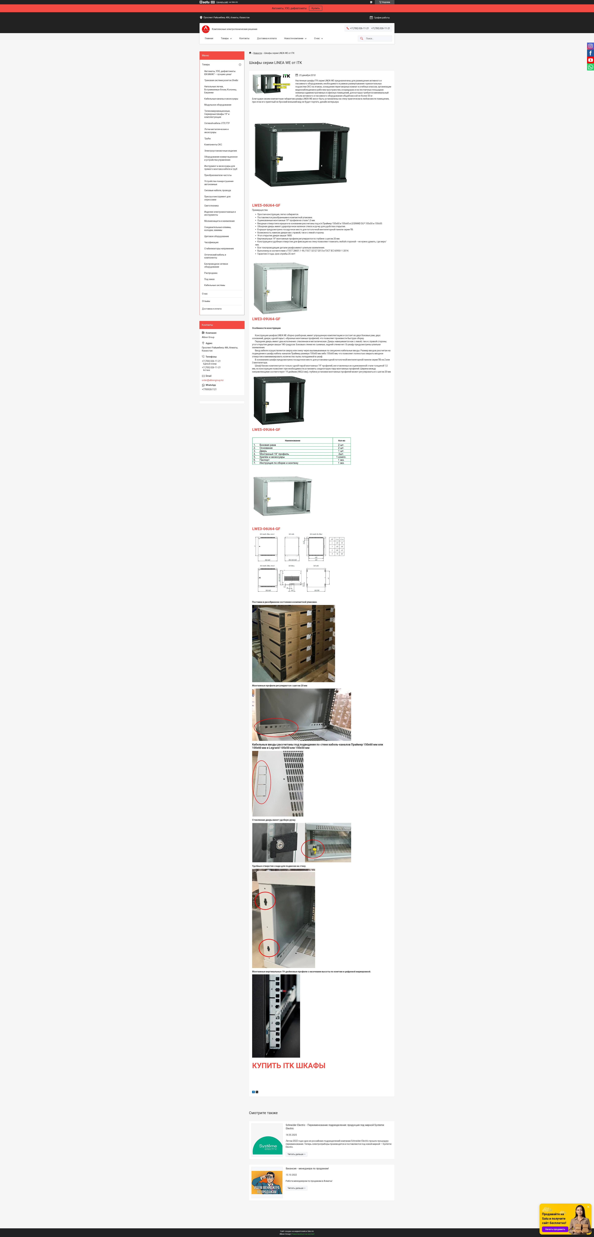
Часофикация (211, 242)
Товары (225, 38)
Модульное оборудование (217, 105)
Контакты (244, 38)
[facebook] (253, 1092)
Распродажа (210, 273)
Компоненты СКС (213, 144)
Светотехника (211, 205)
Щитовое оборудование (216, 236)
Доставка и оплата (267, 38)
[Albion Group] (206, 29)
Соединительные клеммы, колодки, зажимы (217, 229)
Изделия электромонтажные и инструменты (220, 213)
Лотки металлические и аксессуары (216, 131)
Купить (316, 8)
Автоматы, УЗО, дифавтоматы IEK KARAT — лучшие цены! (219, 73)
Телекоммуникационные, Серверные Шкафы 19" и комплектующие (217, 114)
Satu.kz (311, 1231)
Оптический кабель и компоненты (215, 256)
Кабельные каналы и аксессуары (221, 98)
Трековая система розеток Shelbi (221, 80)
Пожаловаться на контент (303, 1234)
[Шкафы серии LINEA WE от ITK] (271, 84)
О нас (317, 38)
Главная (209, 38)
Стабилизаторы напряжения (219, 248)
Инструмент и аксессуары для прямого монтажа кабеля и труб (220, 167)
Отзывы (206, 301)
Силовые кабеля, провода (217, 190)
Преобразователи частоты (218, 175)
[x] (257, 1092)
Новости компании (293, 38)
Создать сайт (222, 2)
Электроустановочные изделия (220, 150)
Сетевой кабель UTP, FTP (217, 123)
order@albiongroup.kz (213, 380)
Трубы (207, 138)
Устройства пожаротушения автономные (218, 183)
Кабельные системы (214, 285)
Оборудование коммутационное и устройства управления (221, 158)
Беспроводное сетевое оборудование (216, 265)
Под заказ (209, 279)
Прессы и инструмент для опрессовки (217, 198)
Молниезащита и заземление (219, 221)
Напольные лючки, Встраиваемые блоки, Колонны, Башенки (220, 89)
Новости (257, 53)
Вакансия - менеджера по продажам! (307, 1168)
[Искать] (361, 38)
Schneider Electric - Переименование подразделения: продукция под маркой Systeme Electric (335, 1127)
